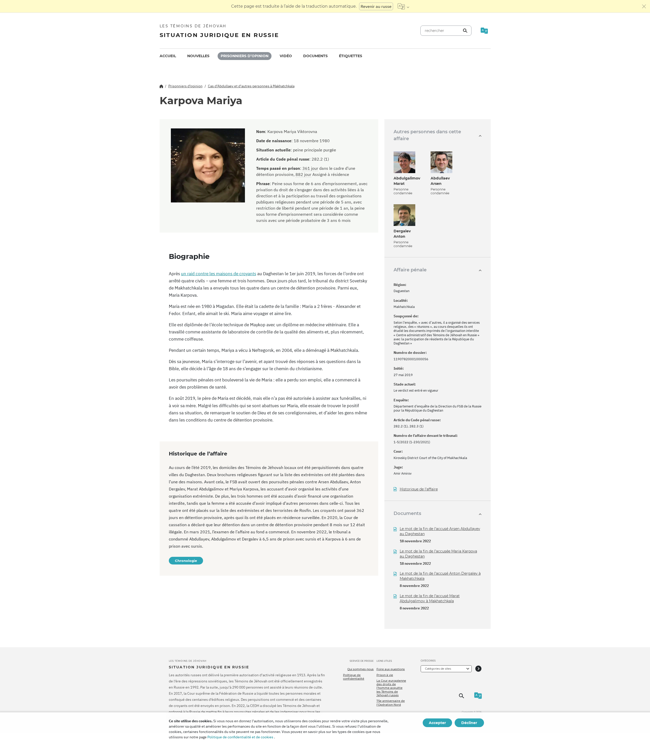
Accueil (168, 56)
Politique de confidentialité (353, 676)
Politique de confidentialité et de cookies (240, 737)
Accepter (437, 722)
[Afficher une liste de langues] (403, 6)
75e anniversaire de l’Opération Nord (390, 702)
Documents (315, 56)
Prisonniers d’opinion (244, 56)
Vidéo (286, 56)
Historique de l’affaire (419, 489)
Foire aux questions (390, 669)
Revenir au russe (376, 6)
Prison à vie (384, 675)
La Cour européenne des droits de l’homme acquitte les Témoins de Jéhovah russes (391, 688)
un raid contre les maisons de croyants (218, 273)
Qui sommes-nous (360, 669)
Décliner (469, 722)
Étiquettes (350, 56)
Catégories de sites (438, 668)
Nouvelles (198, 56)
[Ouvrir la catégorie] (478, 668)
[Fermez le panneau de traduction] (644, 6)
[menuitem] (168, 56)
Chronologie (186, 561)
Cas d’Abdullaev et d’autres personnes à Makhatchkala (251, 86)
